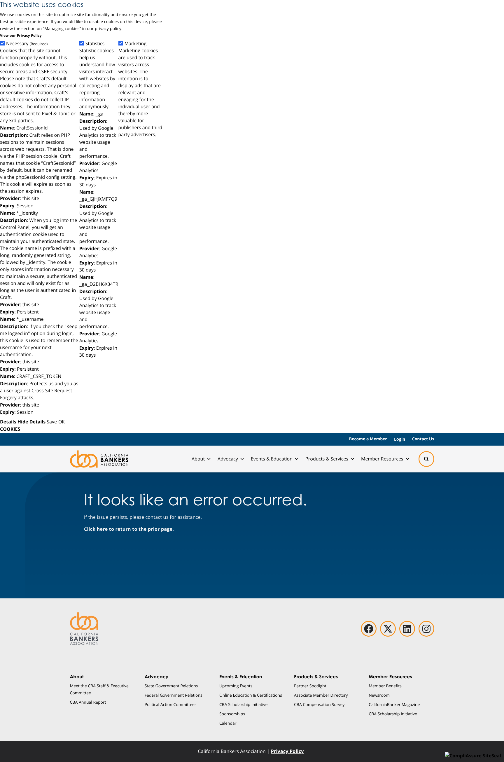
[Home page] (99, 459)
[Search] (426, 459)
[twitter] (388, 629)
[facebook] (369, 629)
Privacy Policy (287, 751)
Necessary (27, 44)
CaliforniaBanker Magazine (394, 704)
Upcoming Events (235, 686)
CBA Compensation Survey (319, 704)
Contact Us (423, 439)
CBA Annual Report (88, 702)
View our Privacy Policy (21, 35)
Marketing (136, 44)
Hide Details (32, 421)
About (198, 459)
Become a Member (368, 439)
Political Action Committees (171, 704)
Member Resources (382, 459)
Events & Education (272, 459)
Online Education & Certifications (250, 695)
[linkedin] (407, 629)
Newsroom (379, 695)
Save (52, 421)
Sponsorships (232, 714)
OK (61, 421)
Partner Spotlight (310, 686)
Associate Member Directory (321, 695)
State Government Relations (171, 686)
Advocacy (228, 459)
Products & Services (326, 459)
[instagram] (426, 629)
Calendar (228, 723)
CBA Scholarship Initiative (243, 704)
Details (8, 421)
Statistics (95, 44)
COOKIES (10, 429)
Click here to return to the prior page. (129, 529)
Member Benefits (385, 686)
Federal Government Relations (173, 695)
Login (399, 439)
